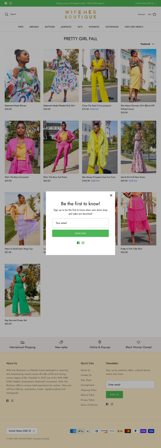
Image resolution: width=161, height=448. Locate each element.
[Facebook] (78, 243)
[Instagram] (83, 243)
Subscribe (80, 233)
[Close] (111, 195)
